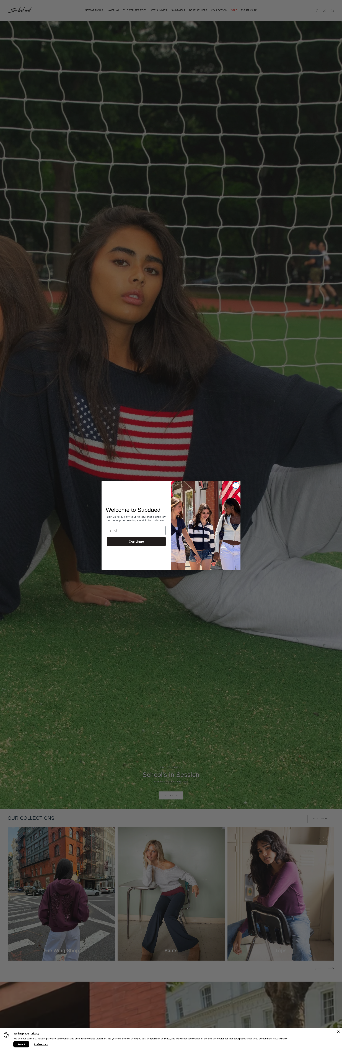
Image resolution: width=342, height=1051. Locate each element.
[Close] (338, 1031)
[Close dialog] (236, 485)
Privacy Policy (280, 1038)
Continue (136, 541)
